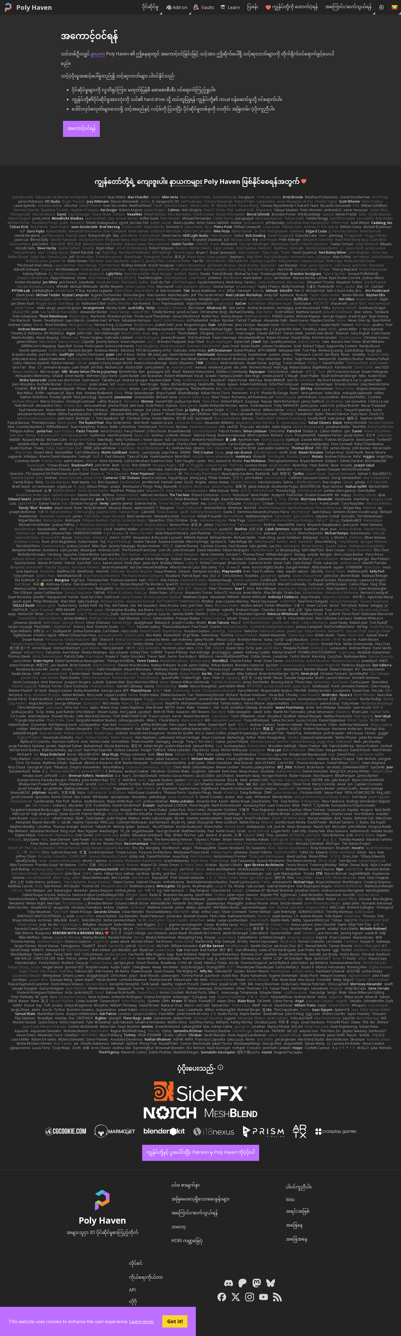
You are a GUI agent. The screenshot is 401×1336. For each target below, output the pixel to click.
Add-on (180, 7)
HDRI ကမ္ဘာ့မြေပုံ (187, 1241)
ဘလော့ (178, 1227)
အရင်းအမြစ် (298, 1211)
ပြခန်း (252, 7)
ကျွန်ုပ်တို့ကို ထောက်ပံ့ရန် (295, 7)
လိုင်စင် (135, 1263)
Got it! (175, 1321)
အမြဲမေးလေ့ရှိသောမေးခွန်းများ (200, 1199)
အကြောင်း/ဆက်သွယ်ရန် (348, 7)
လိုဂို (133, 1301)
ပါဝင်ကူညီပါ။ (299, 1187)
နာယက (98, 54)
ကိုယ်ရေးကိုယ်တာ (146, 1277)
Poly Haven (34, 7)
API (132, 1290)
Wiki (290, 1200)
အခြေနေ (294, 1225)
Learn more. (141, 1322)
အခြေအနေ (296, 1239)
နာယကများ (185, 181)
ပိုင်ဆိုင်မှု (150, 7)
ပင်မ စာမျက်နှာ (185, 1185)
